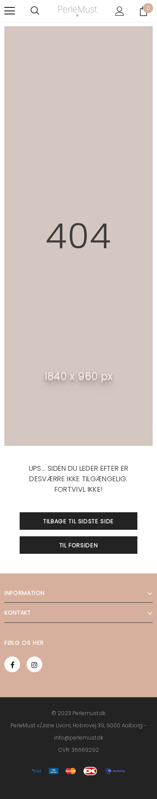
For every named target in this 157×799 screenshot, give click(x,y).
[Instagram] (34, 664)
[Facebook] (12, 664)
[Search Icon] (35, 11)
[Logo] (77, 11)
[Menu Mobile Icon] (9, 11)
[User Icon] (119, 11)
